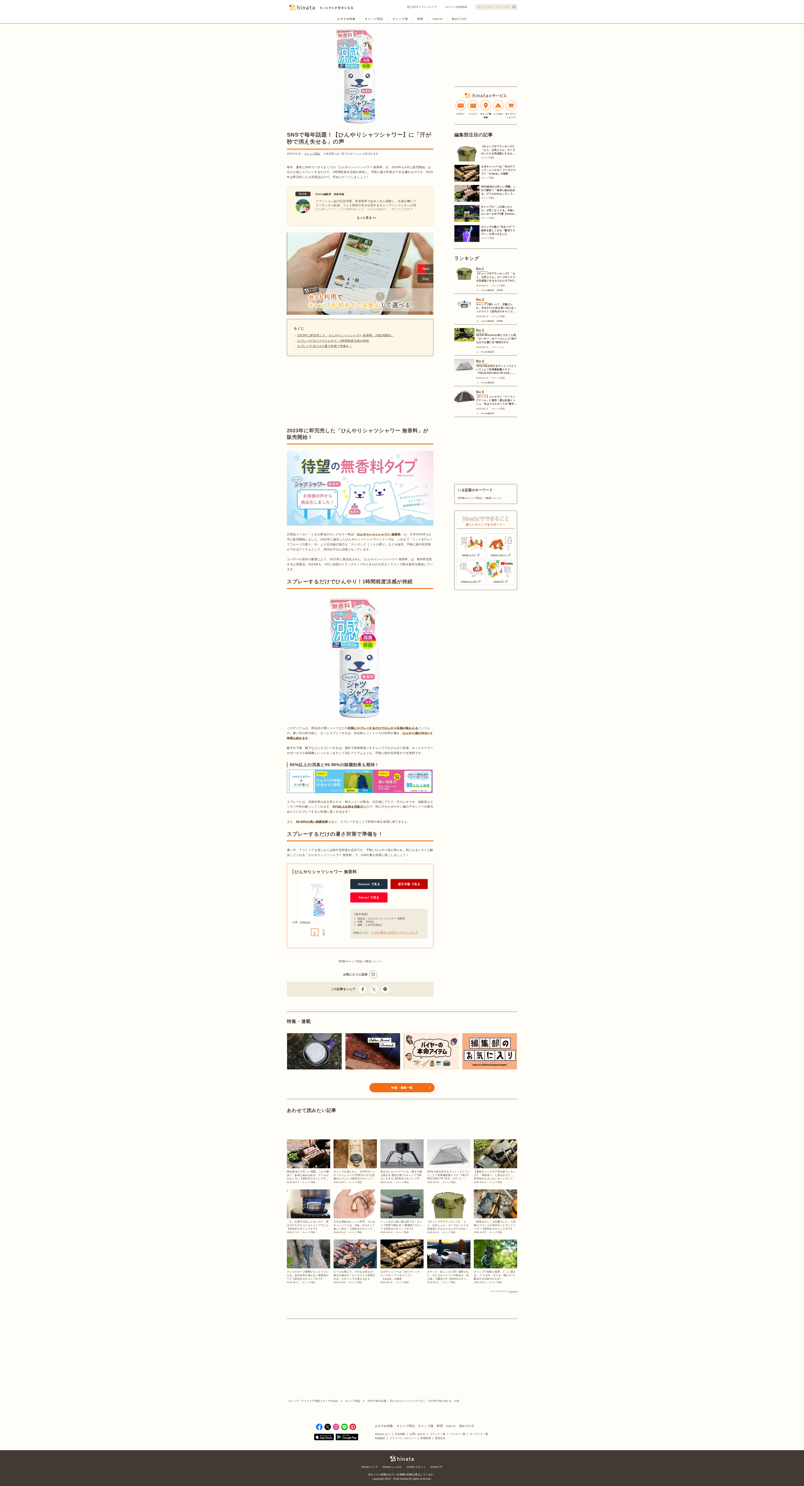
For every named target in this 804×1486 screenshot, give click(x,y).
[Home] (321, 8)
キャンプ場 (400, 18)
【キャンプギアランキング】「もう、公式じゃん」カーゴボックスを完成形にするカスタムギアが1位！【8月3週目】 (498, 150)
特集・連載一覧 (402, 1087)
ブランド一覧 (438, 1434)
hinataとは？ (382, 1434)
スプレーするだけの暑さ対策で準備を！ (324, 346)
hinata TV (436, 1466)
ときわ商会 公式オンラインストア (394, 932)
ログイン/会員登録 (456, 6)
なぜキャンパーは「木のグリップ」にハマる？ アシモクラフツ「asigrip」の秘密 (498, 170)
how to (437, 18)
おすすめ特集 (346, 18)
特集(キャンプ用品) (351, 961)
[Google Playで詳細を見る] (347, 1438)
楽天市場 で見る (409, 884)
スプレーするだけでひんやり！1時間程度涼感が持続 (333, 340)
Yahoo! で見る (368, 897)
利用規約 (380, 1438)
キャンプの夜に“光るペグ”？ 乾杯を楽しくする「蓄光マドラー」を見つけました (498, 230)
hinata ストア (370, 1466)
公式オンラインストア (424, 6)
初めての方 (459, 18)
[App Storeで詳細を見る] (324, 1438)
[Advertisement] (322, 391)
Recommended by (499, 1291)
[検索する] (514, 6)
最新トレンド (374, 961)
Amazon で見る (369, 884)
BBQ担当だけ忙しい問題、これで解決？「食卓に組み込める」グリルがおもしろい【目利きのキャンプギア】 (498, 190)
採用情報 (425, 1438)
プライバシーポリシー (403, 1438)
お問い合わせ (417, 1434)
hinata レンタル (392, 1466)
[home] (402, 1458)
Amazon (305, 922)
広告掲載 (400, 1434)
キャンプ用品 (374, 18)
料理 (420, 18)
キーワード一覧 (479, 1434)
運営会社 (440, 1438)
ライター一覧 (458, 1434)
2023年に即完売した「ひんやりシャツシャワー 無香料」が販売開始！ (345, 335)
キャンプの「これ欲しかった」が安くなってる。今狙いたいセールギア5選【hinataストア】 (499, 210)
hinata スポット (416, 1466)
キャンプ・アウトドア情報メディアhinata (313, 1400)
